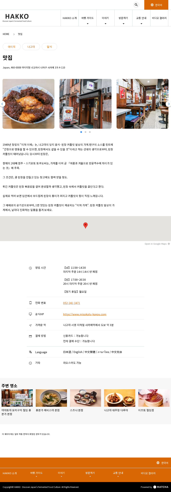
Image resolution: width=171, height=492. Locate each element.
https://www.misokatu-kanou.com (84, 314)
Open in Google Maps (156, 243)
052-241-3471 (71, 303)
